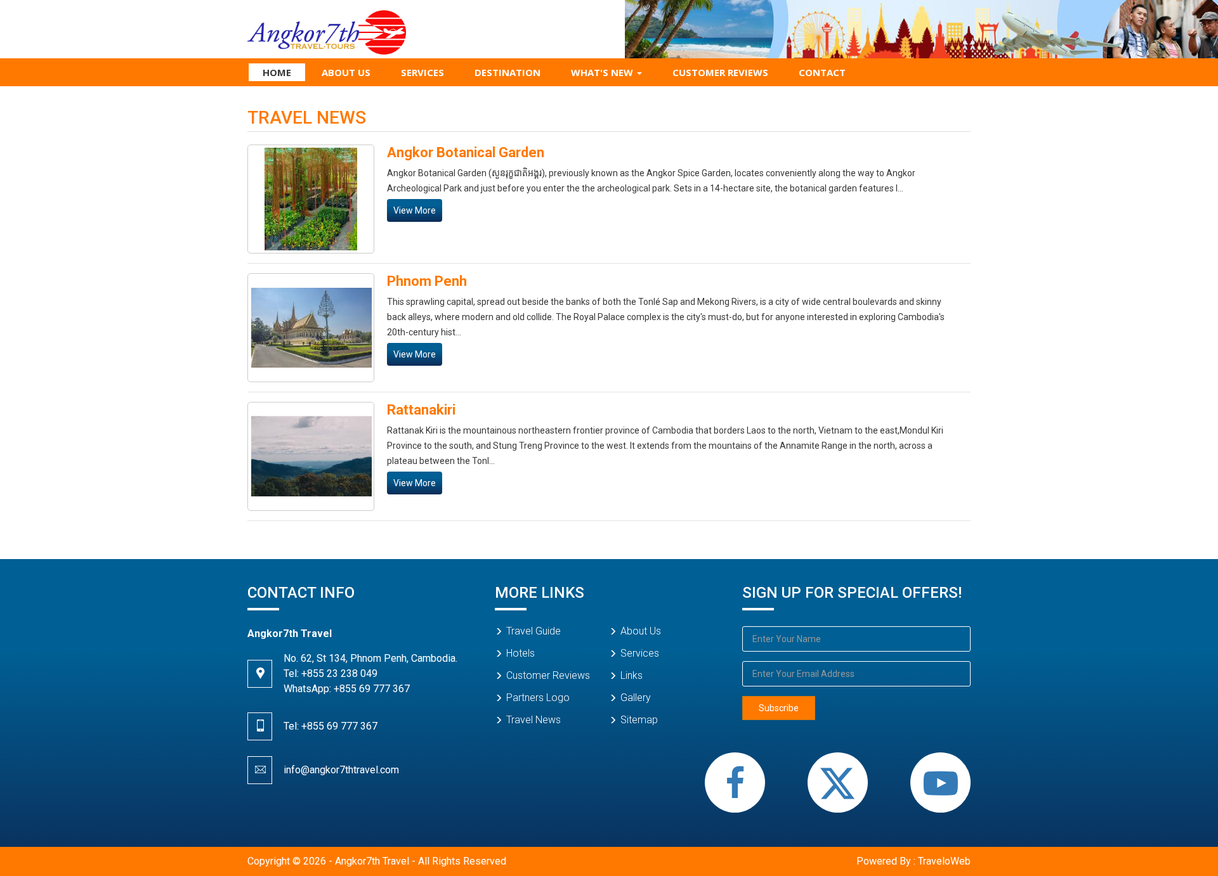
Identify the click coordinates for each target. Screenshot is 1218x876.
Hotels (520, 653)
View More (414, 210)
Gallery (635, 698)
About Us (346, 72)
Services (422, 72)
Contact (822, 72)
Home (277, 72)
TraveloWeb (944, 861)
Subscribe (779, 708)
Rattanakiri (421, 410)
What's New (603, 72)
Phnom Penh (427, 281)
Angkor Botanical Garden (465, 152)
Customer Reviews (720, 72)
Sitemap (639, 720)
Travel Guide (533, 631)
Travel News (533, 720)
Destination (507, 72)
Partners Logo (538, 698)
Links (631, 675)
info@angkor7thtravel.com (341, 770)
